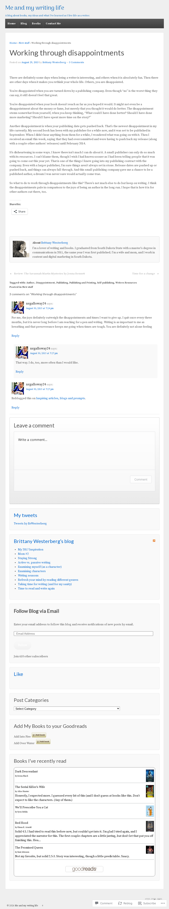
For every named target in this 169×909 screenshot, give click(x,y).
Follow (22, 645)
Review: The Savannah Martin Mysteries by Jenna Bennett (49, 273)
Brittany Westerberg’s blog (44, 541)
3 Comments (76, 62)
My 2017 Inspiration (30, 549)
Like (18, 674)
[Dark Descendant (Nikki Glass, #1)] (150, 781)
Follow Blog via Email (36, 611)
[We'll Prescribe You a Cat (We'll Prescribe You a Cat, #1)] (150, 816)
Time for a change (143, 273)
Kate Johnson (23, 852)
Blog (24, 23)
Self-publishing (105, 282)
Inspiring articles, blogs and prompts (60, 398)
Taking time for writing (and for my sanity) (45, 584)
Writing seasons (28, 575)
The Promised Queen (29, 848)
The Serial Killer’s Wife (30, 787)
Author (30, 282)
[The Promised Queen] (150, 853)
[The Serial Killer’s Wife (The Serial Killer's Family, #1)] (150, 796)
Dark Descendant (26, 771)
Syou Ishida (23, 812)
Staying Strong (27, 558)
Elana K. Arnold (25, 827)
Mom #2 (23, 554)
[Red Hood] (150, 831)
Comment (140, 479)
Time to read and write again (36, 588)
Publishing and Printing (82, 282)
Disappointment (45, 282)
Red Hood (21, 823)
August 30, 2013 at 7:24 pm (40, 308)
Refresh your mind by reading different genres (48, 580)
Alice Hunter (23, 791)
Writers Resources (126, 282)
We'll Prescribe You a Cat (31, 807)
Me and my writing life (34, 8)
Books (36, 23)
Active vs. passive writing (34, 562)
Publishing (62, 282)
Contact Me (53, 23)
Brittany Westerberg (54, 62)
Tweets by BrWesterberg (30, 523)
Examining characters (32, 571)
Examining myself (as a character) (40, 567)
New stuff (24, 43)
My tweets (25, 515)
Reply (15, 336)
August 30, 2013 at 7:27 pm (44, 353)
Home (12, 23)
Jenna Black (23, 776)
